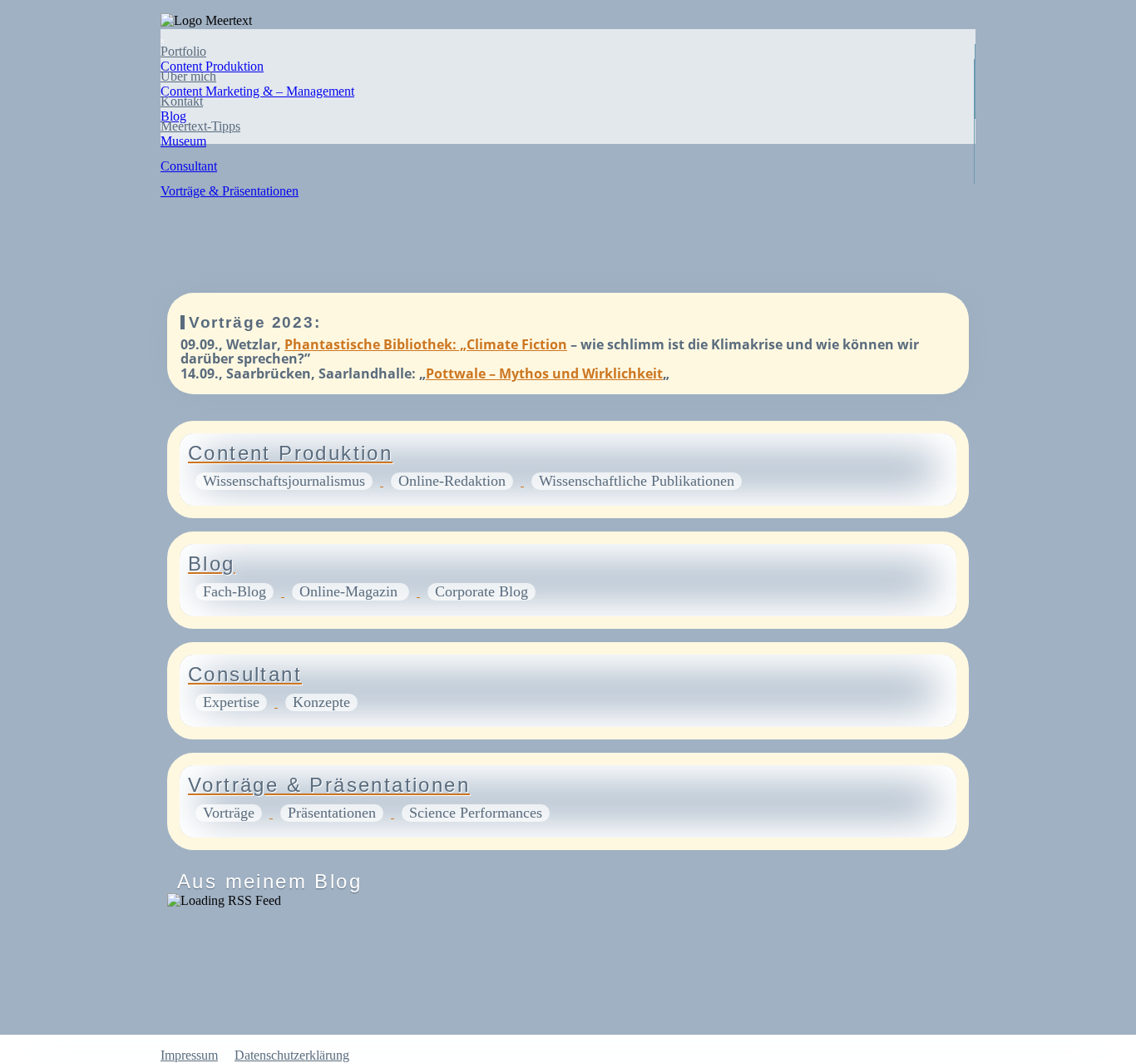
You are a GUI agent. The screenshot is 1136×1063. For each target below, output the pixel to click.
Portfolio (183, 51)
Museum (183, 141)
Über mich (188, 76)
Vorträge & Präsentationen (230, 191)
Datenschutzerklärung (292, 1055)
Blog (173, 116)
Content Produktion (212, 66)
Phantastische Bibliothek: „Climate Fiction (425, 344)
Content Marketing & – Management (257, 91)
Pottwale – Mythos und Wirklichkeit (544, 373)
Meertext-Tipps (200, 126)
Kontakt (182, 101)
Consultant (189, 166)
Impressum (189, 1055)
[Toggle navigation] (162, 40)
